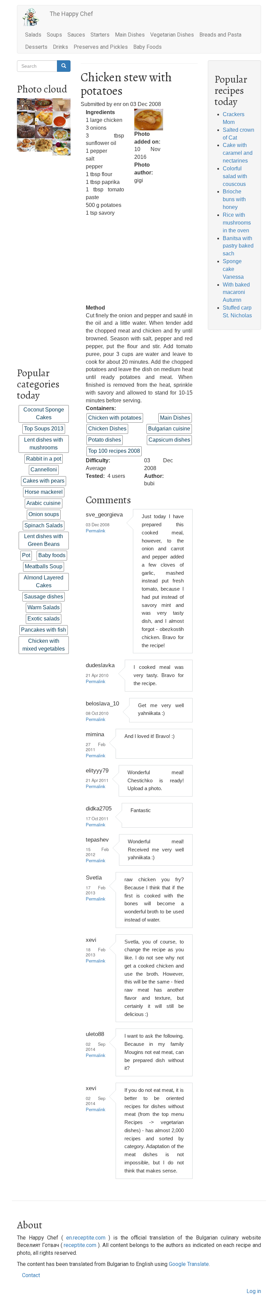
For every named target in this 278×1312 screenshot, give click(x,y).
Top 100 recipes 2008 (114, 451)
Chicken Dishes (107, 428)
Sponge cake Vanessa (233, 269)
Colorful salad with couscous (235, 176)
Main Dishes (130, 34)
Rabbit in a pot (43, 459)
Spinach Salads (43, 525)
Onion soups (43, 514)
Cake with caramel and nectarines (238, 153)
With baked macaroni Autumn (236, 292)
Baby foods (51, 555)
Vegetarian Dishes (172, 34)
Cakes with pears (43, 481)
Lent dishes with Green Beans (43, 540)
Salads (33, 34)
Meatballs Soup (43, 566)
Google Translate (189, 1264)
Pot (26, 555)
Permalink (95, 531)
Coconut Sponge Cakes (43, 413)
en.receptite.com (85, 1237)
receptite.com (80, 1245)
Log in (253, 1291)
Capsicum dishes (169, 440)
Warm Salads (43, 607)
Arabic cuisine (43, 503)
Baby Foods (147, 47)
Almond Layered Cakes (43, 581)
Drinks (60, 47)
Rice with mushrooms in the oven (237, 222)
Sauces (76, 34)
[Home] (33, 17)
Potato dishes (104, 440)
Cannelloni (44, 469)
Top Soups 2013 (43, 428)
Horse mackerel (44, 492)
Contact (31, 1275)
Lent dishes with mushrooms (43, 443)
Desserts (36, 47)
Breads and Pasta (220, 34)
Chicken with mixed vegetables (43, 645)
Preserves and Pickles (101, 47)
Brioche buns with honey (234, 199)
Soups (54, 34)
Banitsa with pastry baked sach (238, 246)
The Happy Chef (71, 13)
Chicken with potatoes (114, 418)
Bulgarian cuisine (169, 428)
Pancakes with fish (43, 630)
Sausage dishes (43, 596)
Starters (100, 34)
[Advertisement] (44, 257)
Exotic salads (43, 618)
